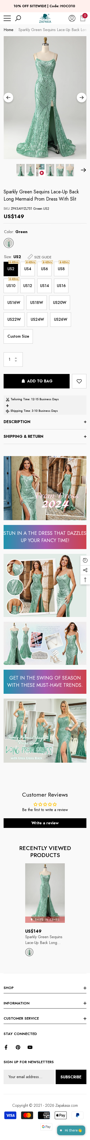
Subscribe (71, 1077)
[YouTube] (30, 1047)
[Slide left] (8, 97)
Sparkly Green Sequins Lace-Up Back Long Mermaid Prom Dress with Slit (41, 195)
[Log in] (72, 18)
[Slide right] (81, 97)
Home (8, 30)
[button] (18, 18)
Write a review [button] (45, 823)
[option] (45, 97)
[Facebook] (6, 1047)
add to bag (40, 381)
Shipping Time (20, 411)
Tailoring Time (20, 399)
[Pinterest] (18, 1047)
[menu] (7, 18)
